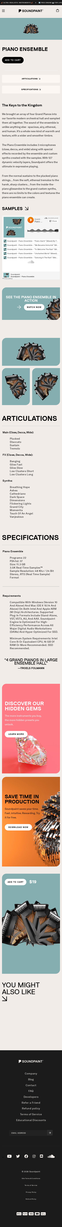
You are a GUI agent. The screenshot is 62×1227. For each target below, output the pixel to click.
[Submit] (50, 1132)
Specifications (30, 89)
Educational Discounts (31, 1120)
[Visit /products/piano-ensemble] (31, 924)
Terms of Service (31, 1114)
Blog (31, 1079)
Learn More (16, 734)
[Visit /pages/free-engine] (31, 822)
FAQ (31, 1091)
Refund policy (31, 1108)
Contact (31, 1085)
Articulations (30, 79)
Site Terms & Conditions (31, 1178)
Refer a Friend (31, 1102)
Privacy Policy (31, 1192)
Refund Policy (31, 1199)
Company (31, 1073)
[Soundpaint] (31, 10)
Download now (18, 827)
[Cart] (56, 10)
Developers (31, 1096)
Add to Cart (13, 60)
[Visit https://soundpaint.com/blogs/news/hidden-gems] (31, 728)
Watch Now (34, 307)
